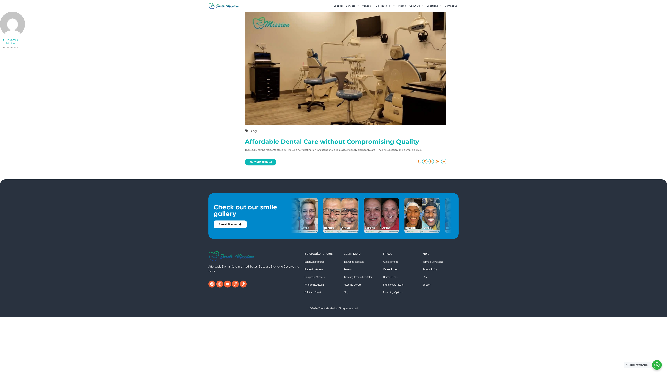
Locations (432, 5)
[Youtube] (227, 284)
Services (350, 5)
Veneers (367, 5)
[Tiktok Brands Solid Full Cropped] (243, 284)
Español (338, 5)
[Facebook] (211, 284)
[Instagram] (219, 284)
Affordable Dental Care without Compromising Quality (332, 141)
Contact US (451, 5)
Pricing (402, 5)
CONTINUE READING (260, 162)
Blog (253, 131)
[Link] (235, 284)
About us (414, 5)
